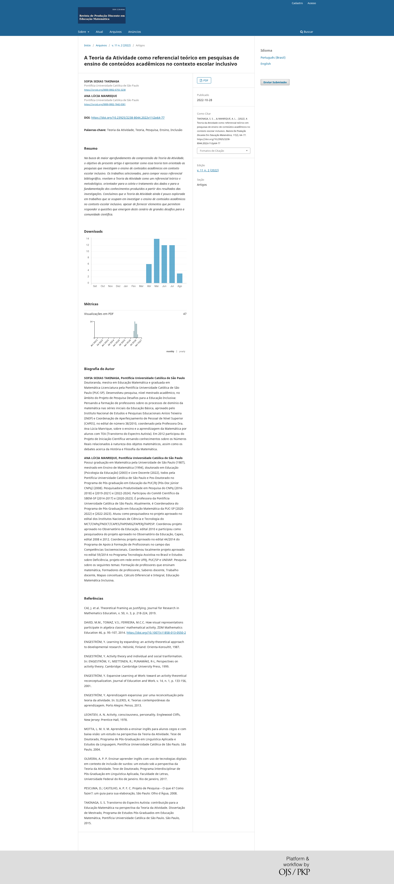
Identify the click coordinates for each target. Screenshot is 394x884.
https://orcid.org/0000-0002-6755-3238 (105, 89)
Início (87, 45)
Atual (99, 32)
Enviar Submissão (275, 82)
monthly (170, 351)
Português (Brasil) (273, 57)
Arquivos (116, 32)
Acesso (312, 3)
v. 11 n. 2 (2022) (121, 45)
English (266, 64)
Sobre (82, 32)
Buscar (308, 32)
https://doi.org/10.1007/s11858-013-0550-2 (156, 633)
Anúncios (134, 32)
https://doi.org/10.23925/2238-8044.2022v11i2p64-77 (128, 118)
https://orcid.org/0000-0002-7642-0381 (105, 104)
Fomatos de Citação (212, 151)
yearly (182, 351)
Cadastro (297, 3)
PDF (205, 80)
